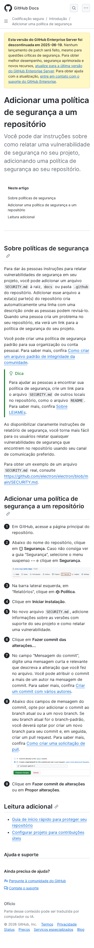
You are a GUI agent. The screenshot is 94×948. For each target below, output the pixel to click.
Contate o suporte (24, 888)
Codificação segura (28, 18)
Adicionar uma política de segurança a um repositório (44, 502)
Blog (80, 929)
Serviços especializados (53, 929)
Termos (47, 924)
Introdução (58, 18)
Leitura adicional (28, 806)
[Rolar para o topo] (83, 937)
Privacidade (67, 924)
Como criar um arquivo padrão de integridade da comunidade (46, 356)
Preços (24, 929)
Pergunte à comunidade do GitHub (37, 881)
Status (9, 929)
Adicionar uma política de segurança (42, 24)
